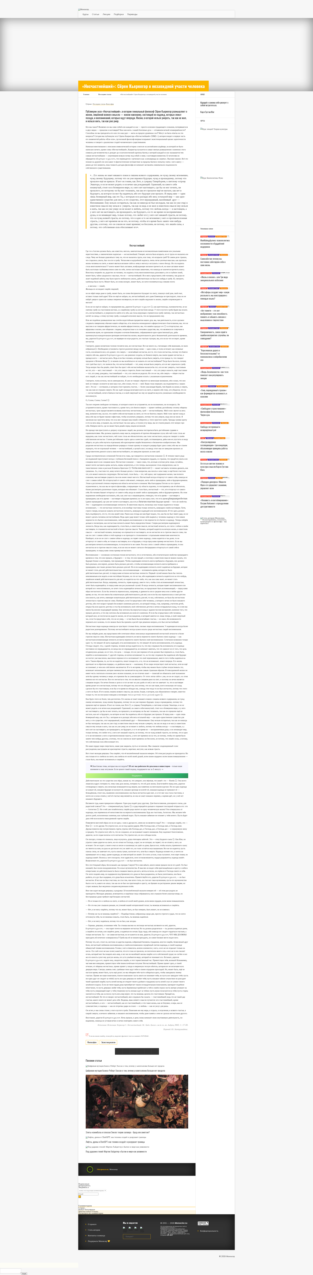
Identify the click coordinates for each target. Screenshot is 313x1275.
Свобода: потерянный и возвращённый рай (210, 428)
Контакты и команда (96, 1235)
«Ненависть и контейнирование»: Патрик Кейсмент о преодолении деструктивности (214, 503)
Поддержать (137, 775)
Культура (211, 236)
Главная (86, 94)
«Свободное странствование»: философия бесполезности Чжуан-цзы (213, 411)
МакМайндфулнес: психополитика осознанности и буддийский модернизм (215, 243)
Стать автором (94, 1230)
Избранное (204, 236)
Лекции (106, 14)
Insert (24, 1274)
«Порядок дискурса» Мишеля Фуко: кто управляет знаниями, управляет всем (213, 485)
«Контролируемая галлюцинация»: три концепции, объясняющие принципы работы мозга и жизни (214, 446)
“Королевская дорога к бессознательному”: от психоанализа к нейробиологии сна (213, 355)
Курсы (85, 14)
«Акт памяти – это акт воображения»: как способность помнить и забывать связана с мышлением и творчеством (213, 315)
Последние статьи (104, 94)
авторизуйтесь (84, 1185)
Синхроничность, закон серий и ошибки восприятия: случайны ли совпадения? (214, 335)
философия (91, 1042)
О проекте (92, 1224)
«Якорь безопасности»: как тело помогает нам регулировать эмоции (214, 375)
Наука (202, 438)
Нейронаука (204, 306)
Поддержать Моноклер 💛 (99, 1241)
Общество (219, 478)
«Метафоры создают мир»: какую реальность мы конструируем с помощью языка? (214, 295)
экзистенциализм (108, 1042)
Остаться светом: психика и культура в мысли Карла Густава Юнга (214, 466)
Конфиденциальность (209, 1231)
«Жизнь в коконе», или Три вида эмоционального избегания (214, 278)
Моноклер (114, 1169)
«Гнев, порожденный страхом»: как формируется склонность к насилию (213, 393)
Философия (110, 104)
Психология (224, 255)
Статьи (95, 14)
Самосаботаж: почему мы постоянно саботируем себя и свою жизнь (212, 262)
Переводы (132, 14)
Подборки (119, 14)
